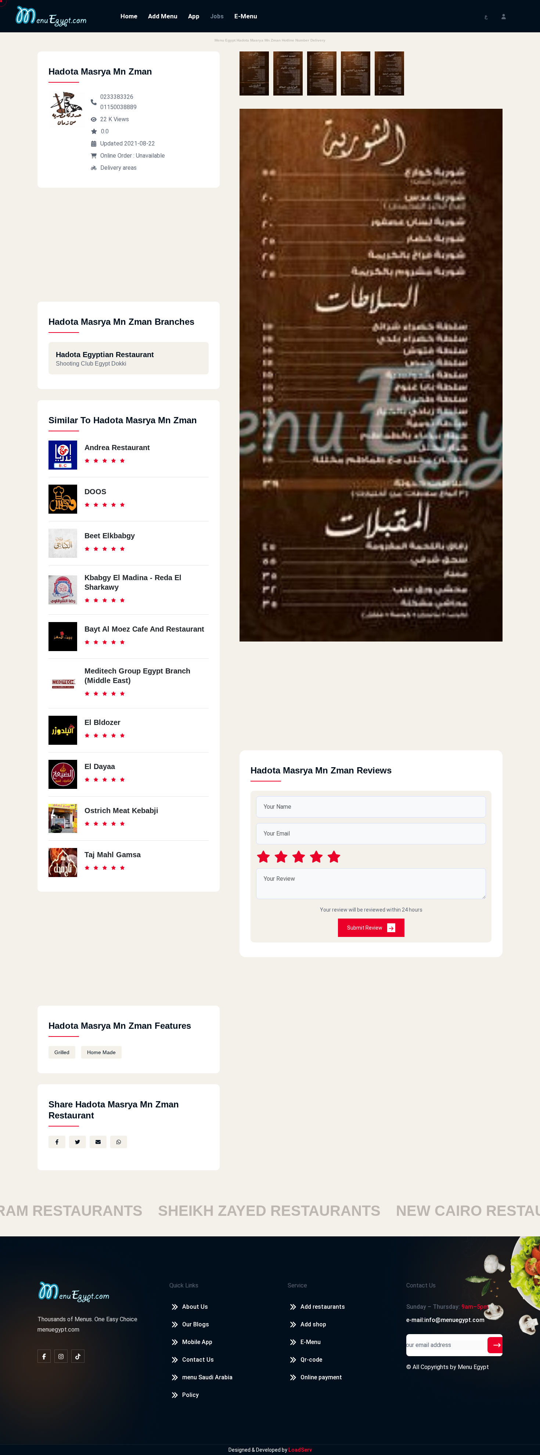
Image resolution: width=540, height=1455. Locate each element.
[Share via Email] (98, 1142)
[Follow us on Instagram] (61, 1356)
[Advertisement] (128, 250)
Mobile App (197, 1342)
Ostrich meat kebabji (121, 810)
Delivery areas (118, 167)
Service (297, 1285)
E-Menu (245, 16)
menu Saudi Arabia (207, 1377)
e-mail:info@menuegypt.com (445, 1319)
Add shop (313, 1324)
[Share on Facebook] (56, 1142)
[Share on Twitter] (77, 1142)
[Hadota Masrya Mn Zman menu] (254, 73)
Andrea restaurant (117, 447)
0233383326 (116, 96)
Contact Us (198, 1359)
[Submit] (497, 1345)
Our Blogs (195, 1324)
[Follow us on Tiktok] (77, 1356)
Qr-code (311, 1359)
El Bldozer (102, 722)
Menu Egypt (473, 1367)
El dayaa (99, 766)
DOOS (95, 492)
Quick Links (183, 1285)
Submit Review (365, 928)
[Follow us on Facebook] (44, 1356)
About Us (195, 1306)
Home (128, 16)
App (193, 16)
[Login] (503, 15)
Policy (190, 1394)
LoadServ (300, 1450)
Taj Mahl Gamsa (112, 855)
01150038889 (118, 107)
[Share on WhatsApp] (118, 1142)
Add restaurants (322, 1306)
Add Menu (162, 16)
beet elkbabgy (109, 536)
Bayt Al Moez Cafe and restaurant (144, 629)
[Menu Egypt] (51, 15)
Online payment (321, 1377)
